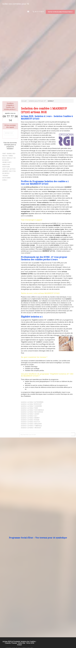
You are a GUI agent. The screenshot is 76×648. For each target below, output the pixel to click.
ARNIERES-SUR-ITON (9, 171)
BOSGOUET (31, 404)
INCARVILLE (5, 173)
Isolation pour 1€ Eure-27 (37, 101)
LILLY (29, 416)
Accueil (23, 101)
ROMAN (30, 420)
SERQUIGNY (31, 424)
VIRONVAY (31, 428)
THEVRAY (5, 176)
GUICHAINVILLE (32, 410)
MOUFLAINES (6, 178)
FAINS (29, 408)
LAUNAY (30, 414)
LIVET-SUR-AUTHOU (8, 169)
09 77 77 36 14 (39, 11)
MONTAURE (6, 167)
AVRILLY (4, 180)
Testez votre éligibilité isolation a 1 (60, 12)
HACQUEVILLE (32, 412)
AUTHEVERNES (32, 402)
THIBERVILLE (31, 426)
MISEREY (30, 418)
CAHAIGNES (31, 406)
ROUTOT (30, 422)
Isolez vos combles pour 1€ (15, 3)
